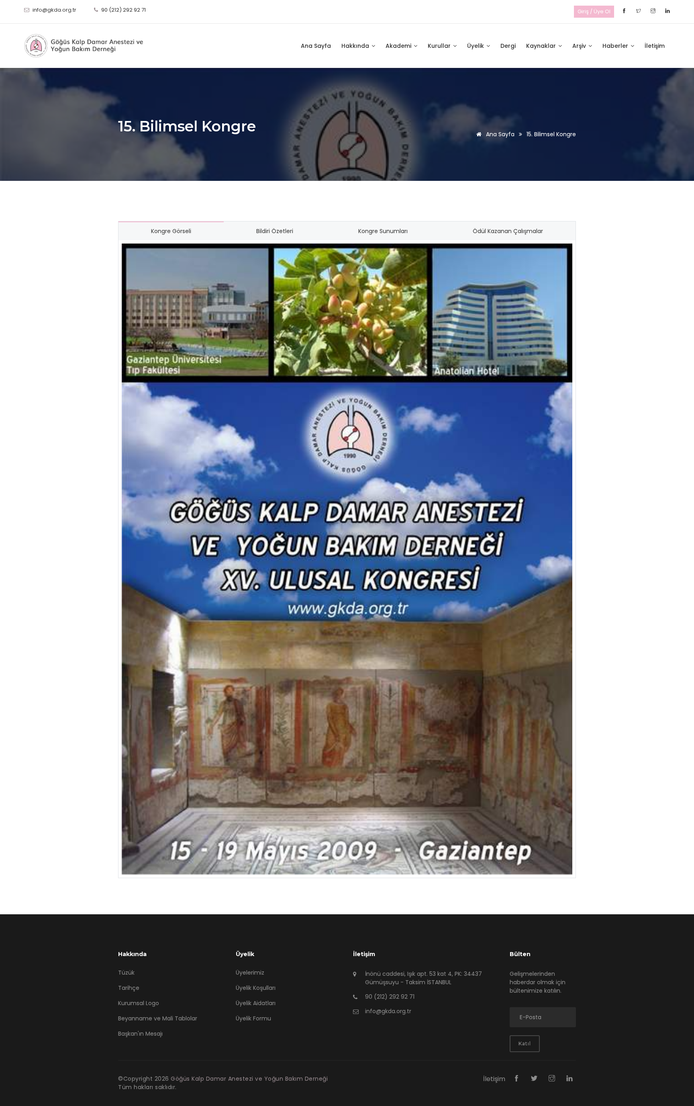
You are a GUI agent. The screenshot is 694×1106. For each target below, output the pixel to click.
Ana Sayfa (316, 46)
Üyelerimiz (250, 973)
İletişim (655, 46)
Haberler (616, 46)
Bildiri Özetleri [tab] (274, 231)
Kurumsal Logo (138, 1003)
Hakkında (356, 46)
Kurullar (440, 46)
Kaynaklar (541, 46)
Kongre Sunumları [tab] (383, 231)
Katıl (524, 1043)
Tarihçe (128, 988)
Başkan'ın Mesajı (140, 1034)
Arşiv (580, 46)
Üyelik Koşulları (256, 988)
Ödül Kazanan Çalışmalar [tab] (508, 231)
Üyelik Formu (253, 1018)
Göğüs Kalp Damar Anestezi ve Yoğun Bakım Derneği (249, 1079)
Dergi (508, 46)
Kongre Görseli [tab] (171, 231)
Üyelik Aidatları (256, 1003)
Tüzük (126, 973)
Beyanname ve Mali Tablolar (157, 1018)
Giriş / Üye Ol (594, 11)
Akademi (399, 46)
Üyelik (476, 46)
